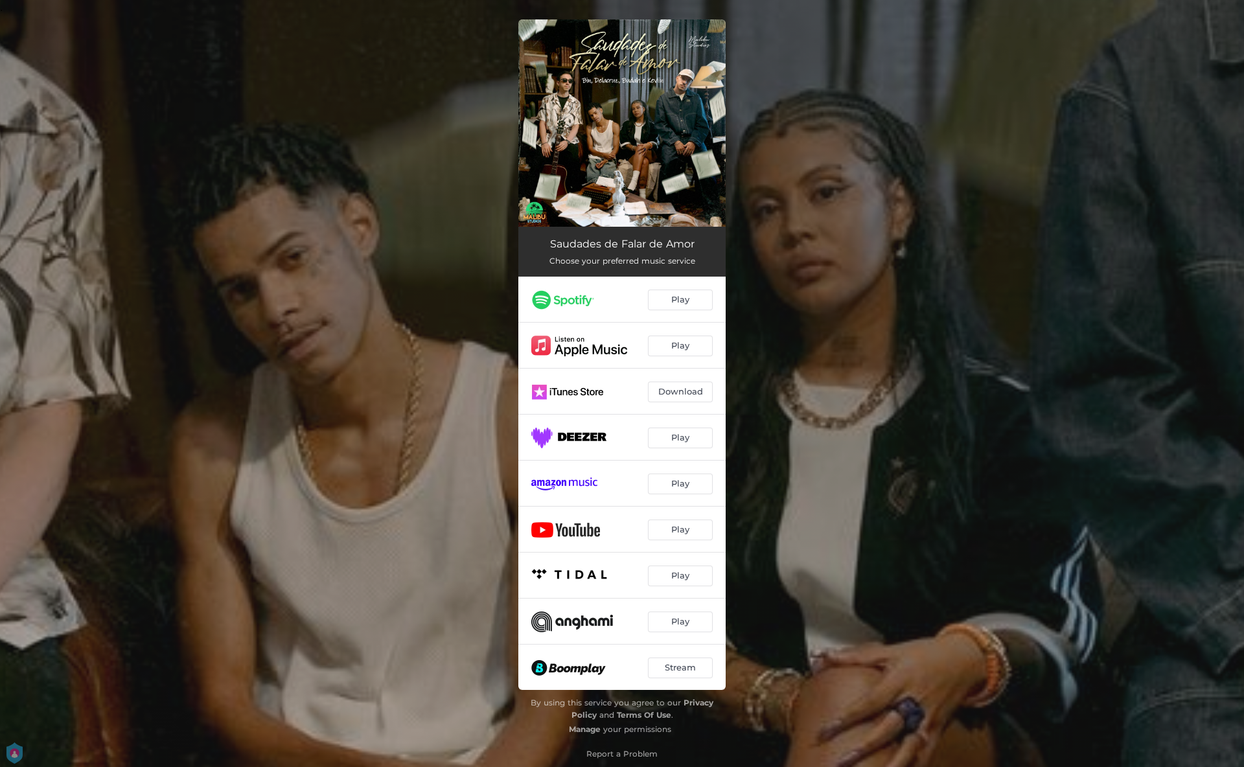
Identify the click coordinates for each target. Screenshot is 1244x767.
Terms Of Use (644, 715)
